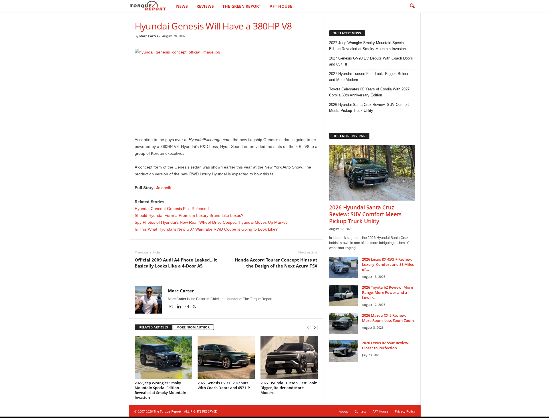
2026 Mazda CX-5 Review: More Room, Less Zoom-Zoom (388, 318)
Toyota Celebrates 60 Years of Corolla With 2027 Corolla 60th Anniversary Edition (369, 92)
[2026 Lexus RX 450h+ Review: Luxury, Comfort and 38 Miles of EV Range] (343, 267)
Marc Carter (148, 36)
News (182, 6)
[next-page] (315, 327)
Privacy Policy (405, 411)
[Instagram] (172, 307)
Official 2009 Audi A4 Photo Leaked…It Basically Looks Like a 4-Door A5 (176, 263)
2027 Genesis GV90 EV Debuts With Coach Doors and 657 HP (224, 385)
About (343, 411)
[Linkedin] (179, 307)
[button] (412, 6)
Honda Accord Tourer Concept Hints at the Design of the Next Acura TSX (276, 263)
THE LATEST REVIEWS (349, 136)
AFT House (281, 6)
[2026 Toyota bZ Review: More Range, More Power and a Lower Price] (343, 295)
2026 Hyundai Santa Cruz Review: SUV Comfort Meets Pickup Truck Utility (369, 107)
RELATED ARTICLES (153, 327)
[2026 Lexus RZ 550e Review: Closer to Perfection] (343, 351)
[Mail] (187, 307)
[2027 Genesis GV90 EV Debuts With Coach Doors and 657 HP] (226, 357)
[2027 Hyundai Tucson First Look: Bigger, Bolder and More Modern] (289, 357)
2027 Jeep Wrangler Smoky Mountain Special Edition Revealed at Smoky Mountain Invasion (160, 390)
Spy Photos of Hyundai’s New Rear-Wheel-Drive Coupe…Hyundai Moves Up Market (211, 222)
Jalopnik (163, 187)
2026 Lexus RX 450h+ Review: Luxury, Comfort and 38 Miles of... (388, 264)
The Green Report (241, 6)
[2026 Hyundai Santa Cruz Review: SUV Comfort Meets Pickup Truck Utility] (372, 173)
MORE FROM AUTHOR (193, 327)
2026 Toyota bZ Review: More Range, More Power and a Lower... (387, 292)
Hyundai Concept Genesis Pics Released (172, 208)
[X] (194, 307)
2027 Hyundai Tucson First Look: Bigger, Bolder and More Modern (288, 387)
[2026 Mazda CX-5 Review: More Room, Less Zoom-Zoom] (343, 323)
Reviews (205, 6)
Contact (360, 411)
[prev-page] (308, 327)
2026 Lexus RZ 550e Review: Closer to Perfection (385, 345)
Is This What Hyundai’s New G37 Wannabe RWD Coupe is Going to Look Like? (206, 229)
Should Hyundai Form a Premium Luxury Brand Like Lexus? (189, 215)
